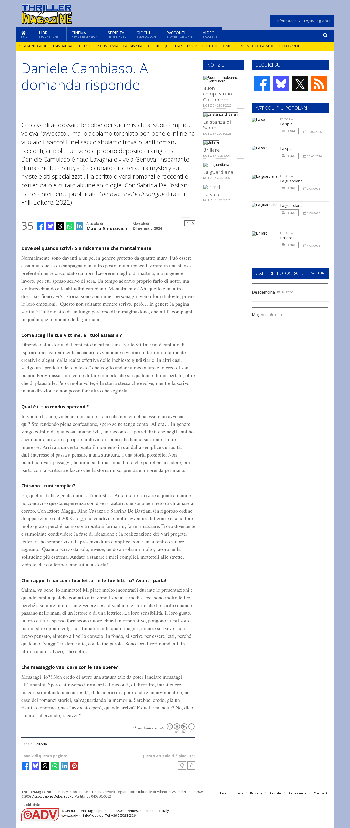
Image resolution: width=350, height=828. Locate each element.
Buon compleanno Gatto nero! (217, 94)
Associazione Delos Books (52, 796)
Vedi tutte (318, 273)
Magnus (260, 314)
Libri (50, 34)
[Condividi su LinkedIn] (79, 226)
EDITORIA (286, 119)
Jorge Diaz (173, 46)
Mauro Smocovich (106, 228)
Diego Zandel (290, 46)
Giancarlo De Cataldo (255, 46)
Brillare (84, 46)
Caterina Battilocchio (141, 46)
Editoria (40, 743)
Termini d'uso (231, 793)
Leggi (291, 131)
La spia (192, 46)
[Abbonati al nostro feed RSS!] (319, 83)
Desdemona (263, 292)
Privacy (256, 793)
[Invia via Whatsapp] (69, 226)
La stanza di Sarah (217, 125)
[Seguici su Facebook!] (262, 83)
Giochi (146, 34)
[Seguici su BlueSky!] (281, 83)
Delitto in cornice (217, 46)
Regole (275, 793)
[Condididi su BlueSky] (50, 226)
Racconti (179, 34)
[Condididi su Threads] (60, 226)
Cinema (84, 34)
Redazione (297, 793)
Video (210, 34)
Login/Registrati (317, 21)
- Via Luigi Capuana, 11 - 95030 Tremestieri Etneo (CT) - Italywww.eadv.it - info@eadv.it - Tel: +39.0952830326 (115, 813)
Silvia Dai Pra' (62, 46)
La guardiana (107, 46)
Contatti (321, 793)
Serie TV (117, 34)
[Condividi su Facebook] (40, 226)
